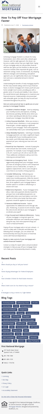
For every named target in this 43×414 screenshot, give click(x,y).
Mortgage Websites (15, 407)
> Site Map (4, 380)
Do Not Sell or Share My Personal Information (16, 397)
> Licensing (5, 376)
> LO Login (4, 387)
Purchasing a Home (27, 25)
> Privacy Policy (6, 383)
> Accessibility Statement (9, 390)
